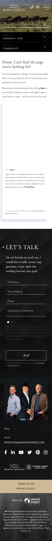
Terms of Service (9, 214)
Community (11, 48)
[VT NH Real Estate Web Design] (26, 501)
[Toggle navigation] (46, 7)
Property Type (13, 38)
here (43, 88)
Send (26, 203)
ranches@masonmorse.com (24, 440)
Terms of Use (26, 484)
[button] (44, 24)
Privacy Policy (29, 187)
